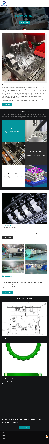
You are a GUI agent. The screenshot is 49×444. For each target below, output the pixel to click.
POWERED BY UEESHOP (34, 442)
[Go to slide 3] (25, 29)
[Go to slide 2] (24, 29)
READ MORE (7, 104)
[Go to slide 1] (23, 29)
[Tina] (47, 437)
